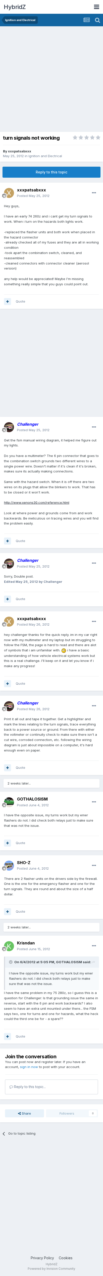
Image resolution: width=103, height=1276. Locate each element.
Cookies (65, 1258)
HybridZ (15, 7)
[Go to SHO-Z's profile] (9, 866)
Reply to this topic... (29, 1087)
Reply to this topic (51, 172)
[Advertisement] (51, 80)
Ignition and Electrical (45, 156)
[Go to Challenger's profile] (9, 427)
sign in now (29, 1067)
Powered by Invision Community (51, 1268)
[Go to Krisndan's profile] (9, 946)
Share (26, 1113)
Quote (20, 301)
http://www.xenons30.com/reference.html (36, 502)
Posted (33, 196)
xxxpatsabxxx (19, 151)
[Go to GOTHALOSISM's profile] (9, 802)
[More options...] (94, 193)
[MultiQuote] (7, 301)
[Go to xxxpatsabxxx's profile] (9, 193)
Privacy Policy (42, 1258)
